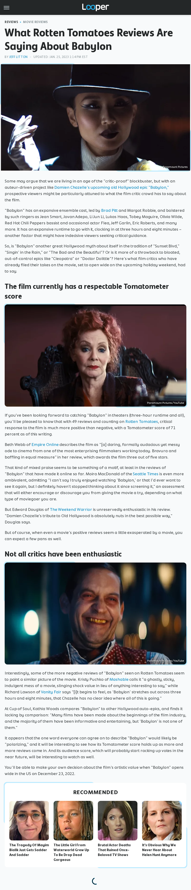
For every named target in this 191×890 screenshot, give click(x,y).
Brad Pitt (109, 210)
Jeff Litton (18, 57)
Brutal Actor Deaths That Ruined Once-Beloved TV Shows (114, 850)
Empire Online (45, 444)
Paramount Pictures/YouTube (165, 402)
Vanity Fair (51, 692)
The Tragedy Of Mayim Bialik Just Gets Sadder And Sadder (29, 850)
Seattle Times (145, 474)
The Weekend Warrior (71, 509)
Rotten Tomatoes (141, 421)
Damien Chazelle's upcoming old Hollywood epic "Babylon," (111, 187)
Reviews (11, 22)
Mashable (118, 679)
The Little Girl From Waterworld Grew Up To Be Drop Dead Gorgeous (71, 852)
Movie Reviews (35, 22)
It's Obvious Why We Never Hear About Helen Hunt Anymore (159, 850)
